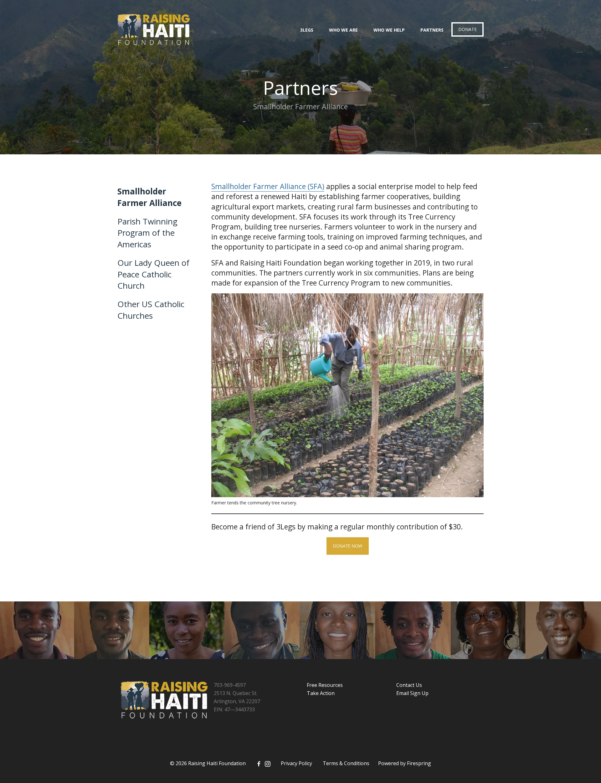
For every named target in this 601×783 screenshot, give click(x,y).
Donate (467, 29)
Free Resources (325, 685)
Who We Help (389, 30)
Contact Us (409, 685)
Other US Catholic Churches (150, 309)
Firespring (419, 763)
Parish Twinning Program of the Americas (147, 233)
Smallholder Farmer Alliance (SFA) (267, 186)
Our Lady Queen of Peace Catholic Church (153, 274)
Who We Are (343, 30)
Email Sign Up (412, 693)
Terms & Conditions (346, 763)
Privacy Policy (296, 763)
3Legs (306, 30)
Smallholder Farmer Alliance (149, 197)
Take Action (321, 693)
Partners (432, 30)
